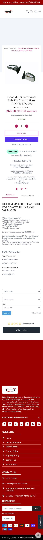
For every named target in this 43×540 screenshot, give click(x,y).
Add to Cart (21, 133)
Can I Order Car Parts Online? (15, 417)
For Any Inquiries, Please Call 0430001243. (21, 2)
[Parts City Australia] (8, 11)
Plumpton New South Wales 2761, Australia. (20, 490)
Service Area (11, 464)
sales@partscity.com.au (16, 483)
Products (13, 49)
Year (4, 304)
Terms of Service (13, 442)
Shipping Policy (12, 455)
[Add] (26, 126)
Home (6, 49)
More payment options (21, 144)
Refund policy (12, 446)
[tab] (10, 195)
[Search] (27, 11)
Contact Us (11, 460)
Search (6, 313)
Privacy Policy (12, 451)
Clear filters (36, 313)
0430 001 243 (11, 478)
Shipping (14, 115)
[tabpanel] (21, 239)
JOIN (36, 508)
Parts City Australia (9, 538)
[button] (31, 11)
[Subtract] (16, 126)
